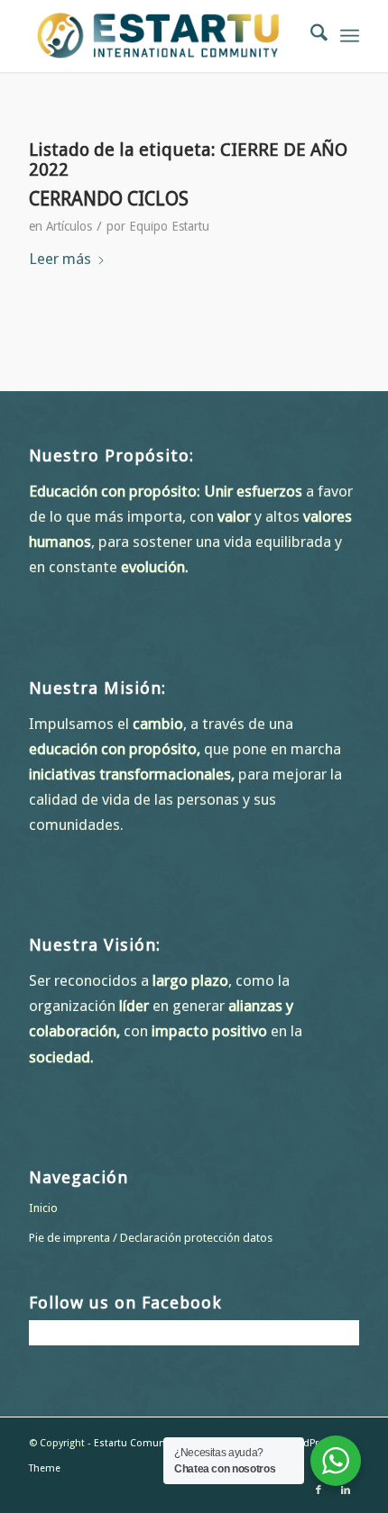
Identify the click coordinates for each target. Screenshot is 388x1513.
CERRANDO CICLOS (109, 198)
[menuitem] (310, 36)
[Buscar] (310, 36)
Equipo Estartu (169, 226)
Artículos (69, 226)
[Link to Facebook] (318, 1490)
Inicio (43, 1208)
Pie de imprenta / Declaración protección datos (151, 1237)
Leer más (60, 259)
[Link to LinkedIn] (345, 1490)
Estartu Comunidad (140, 1443)
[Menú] (349, 36)
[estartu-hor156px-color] (160, 36)
